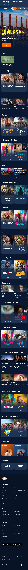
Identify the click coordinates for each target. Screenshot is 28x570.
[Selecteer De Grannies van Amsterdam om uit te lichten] (14, 48)
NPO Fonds (16, 527)
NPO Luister (4, 536)
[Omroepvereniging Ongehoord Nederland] (7, 466)
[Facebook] (22, 565)
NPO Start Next (5, 530)
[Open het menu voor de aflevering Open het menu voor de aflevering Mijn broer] (12, 287)
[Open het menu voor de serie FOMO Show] (12, 75)
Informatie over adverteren (8, 559)
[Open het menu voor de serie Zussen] (25, 119)
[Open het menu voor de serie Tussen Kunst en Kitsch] (25, 144)
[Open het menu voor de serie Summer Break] (12, 420)
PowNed (16, 492)
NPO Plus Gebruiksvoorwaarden (9, 556)
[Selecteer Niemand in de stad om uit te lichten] (19, 48)
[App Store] (6, 544)
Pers (3, 517)
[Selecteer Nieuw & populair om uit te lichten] (24, 48)
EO (2, 492)
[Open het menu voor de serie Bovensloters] (25, 262)
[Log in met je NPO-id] (25, 8)
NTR (15, 487)
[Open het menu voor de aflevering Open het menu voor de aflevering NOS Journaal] (12, 100)
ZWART (16, 501)
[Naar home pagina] (14, 8)
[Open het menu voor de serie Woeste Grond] (12, 119)
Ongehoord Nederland (19, 490)
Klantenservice (17, 517)
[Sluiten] (26, 1)
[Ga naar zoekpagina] (21, 8)
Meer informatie (6, 4)
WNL (15, 498)
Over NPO (4, 511)
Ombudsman (17, 530)
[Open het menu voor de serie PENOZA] (12, 262)
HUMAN (3, 495)
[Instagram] (25, 565)
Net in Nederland (18, 533)
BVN (3, 533)
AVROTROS (4, 487)
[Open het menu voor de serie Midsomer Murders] (25, 237)
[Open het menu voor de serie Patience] (25, 75)
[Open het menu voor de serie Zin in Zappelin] (25, 395)
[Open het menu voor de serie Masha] (12, 395)
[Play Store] (17, 544)
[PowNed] (20, 466)
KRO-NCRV (4, 498)
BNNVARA (4, 490)
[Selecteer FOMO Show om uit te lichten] (9, 48)
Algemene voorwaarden (7, 554)
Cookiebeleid (20, 556)
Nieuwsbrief (17, 511)
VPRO (15, 495)
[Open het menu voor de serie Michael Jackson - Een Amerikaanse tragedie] (25, 306)
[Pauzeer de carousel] (24, 45)
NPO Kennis (17, 525)
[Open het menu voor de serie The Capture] (25, 187)
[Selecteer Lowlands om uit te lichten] (4, 48)
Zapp (3, 527)
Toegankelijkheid (5, 514)
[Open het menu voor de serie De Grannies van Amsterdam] (12, 144)
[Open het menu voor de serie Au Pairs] (25, 331)
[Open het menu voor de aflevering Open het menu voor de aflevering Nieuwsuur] (25, 100)
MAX (3, 501)
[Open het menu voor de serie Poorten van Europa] (12, 306)
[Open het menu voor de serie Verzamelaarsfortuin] (12, 187)
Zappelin (4, 525)
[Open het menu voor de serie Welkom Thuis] (25, 420)
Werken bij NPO (17, 514)
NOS (3, 503)
